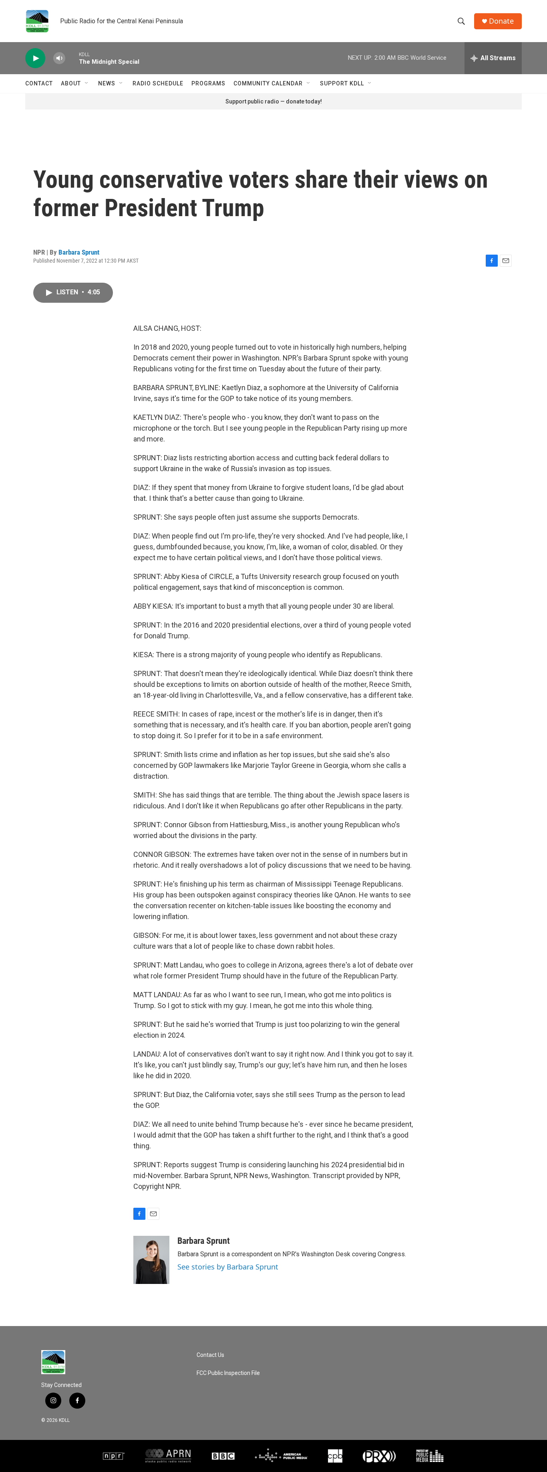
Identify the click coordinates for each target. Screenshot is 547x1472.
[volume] (59, 58)
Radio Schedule (158, 83)
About (71, 83)
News (106, 83)
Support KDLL (342, 83)
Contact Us (210, 1355)
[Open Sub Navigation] (87, 83)
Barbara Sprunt (78, 252)
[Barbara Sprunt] (151, 1260)
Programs (208, 83)
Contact (39, 83)
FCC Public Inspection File (228, 1373)
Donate (501, 21)
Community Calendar (268, 83)
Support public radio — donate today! (273, 101)
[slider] (72, 58)
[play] (35, 58)
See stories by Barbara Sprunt (227, 1267)
